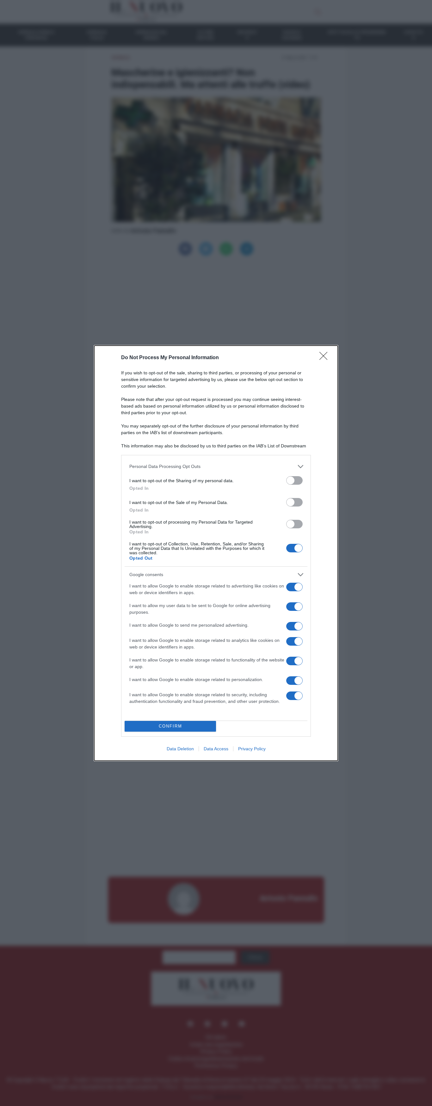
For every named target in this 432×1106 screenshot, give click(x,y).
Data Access (216, 748)
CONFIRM (170, 726)
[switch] (294, 480)
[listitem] (216, 466)
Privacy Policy (252, 748)
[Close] (325, 358)
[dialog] (216, 553)
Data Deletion (180, 748)
